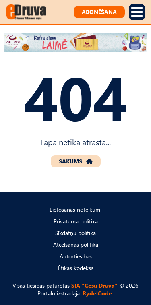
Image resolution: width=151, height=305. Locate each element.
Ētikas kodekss (75, 268)
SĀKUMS (70, 161)
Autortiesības (76, 256)
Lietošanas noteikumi (75, 209)
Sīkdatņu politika (75, 233)
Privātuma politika (76, 221)
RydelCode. (98, 293)
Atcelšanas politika (75, 244)
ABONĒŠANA (99, 12)
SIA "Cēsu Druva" (94, 285)
